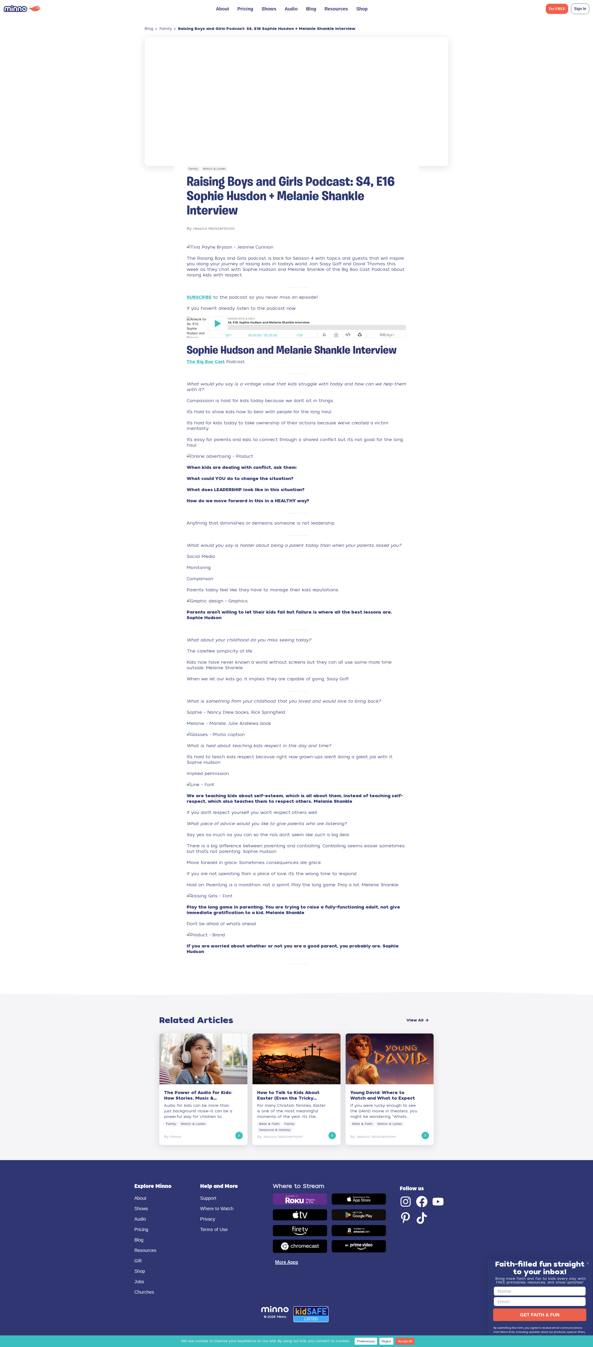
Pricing (245, 8)
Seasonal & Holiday (274, 1130)
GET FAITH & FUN (539, 1314)
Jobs (139, 1281)
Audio (291, 8)
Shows (269, 8)
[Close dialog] (587, 1263)
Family (165, 28)
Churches (144, 1292)
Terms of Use (214, 1229)
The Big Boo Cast (206, 361)
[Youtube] (438, 1201)
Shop (362, 8)
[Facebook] (422, 1201)
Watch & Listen (214, 168)
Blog (311, 8)
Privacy (207, 1219)
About (140, 1198)
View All (415, 1020)
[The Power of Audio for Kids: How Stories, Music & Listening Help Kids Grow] (203, 1089)
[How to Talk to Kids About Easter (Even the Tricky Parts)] (296, 1089)
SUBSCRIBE (199, 297)
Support (208, 1198)
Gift (138, 1260)
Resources (336, 8)
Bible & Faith (269, 1124)
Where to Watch (216, 1208)
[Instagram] (405, 1201)
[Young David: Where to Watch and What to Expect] (390, 1089)
